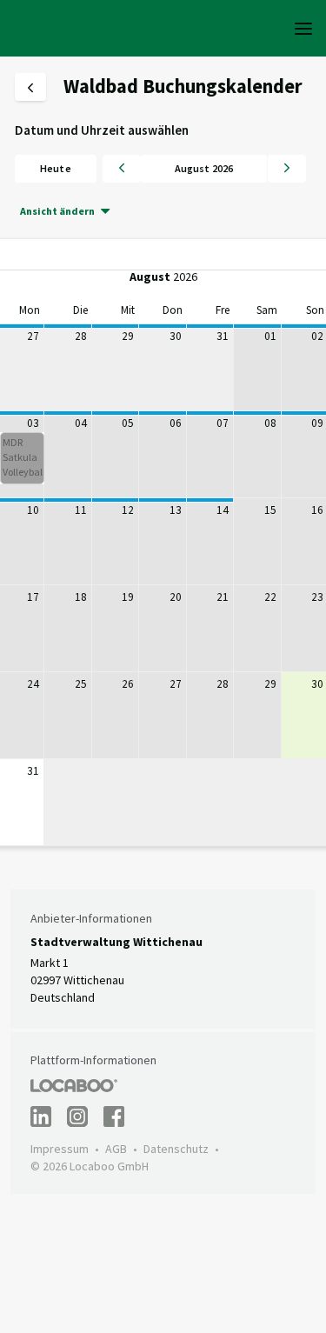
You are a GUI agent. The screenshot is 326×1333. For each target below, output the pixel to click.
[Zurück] (122, 169)
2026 (185, 276)
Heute (55, 168)
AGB (116, 1148)
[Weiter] (287, 169)
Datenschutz (176, 1148)
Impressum (59, 1148)
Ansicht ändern (57, 210)
